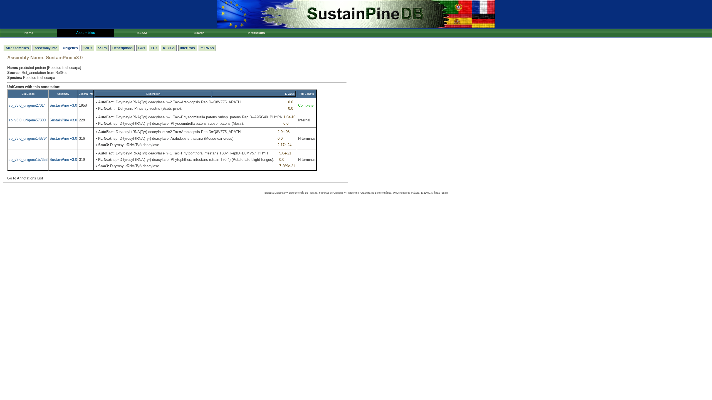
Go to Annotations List (25, 178)
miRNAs (207, 48)
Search (199, 32)
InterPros (187, 48)
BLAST (142, 32)
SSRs (102, 48)
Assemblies (85, 33)
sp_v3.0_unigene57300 (27, 120)
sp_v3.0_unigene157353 (28, 160)
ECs (154, 48)
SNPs (87, 48)
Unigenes (70, 48)
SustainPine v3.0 (63, 105)
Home (28, 32)
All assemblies (17, 48)
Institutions (256, 32)
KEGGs (169, 48)
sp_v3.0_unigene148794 (28, 138)
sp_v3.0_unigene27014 (27, 105)
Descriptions (122, 48)
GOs (141, 48)
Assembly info (45, 48)
